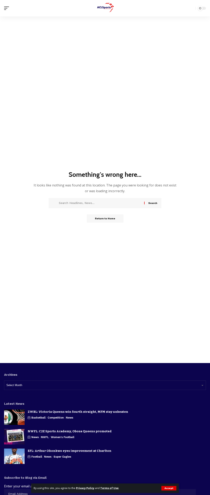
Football (36, 456)
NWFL (45, 437)
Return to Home (105, 218)
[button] (168, 488)
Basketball (38, 417)
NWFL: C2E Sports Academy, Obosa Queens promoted (70, 431)
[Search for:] (100, 203)
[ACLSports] (105, 8)
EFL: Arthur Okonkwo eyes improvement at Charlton (69, 451)
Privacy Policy (85, 488)
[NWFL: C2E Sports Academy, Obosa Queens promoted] (14, 436)
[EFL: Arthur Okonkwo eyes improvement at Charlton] (14, 456)
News (69, 417)
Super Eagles (62, 456)
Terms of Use (109, 488)
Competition (56, 417)
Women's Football (62, 437)
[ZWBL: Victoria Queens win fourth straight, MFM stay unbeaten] (14, 417)
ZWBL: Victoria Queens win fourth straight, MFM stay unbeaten (78, 412)
